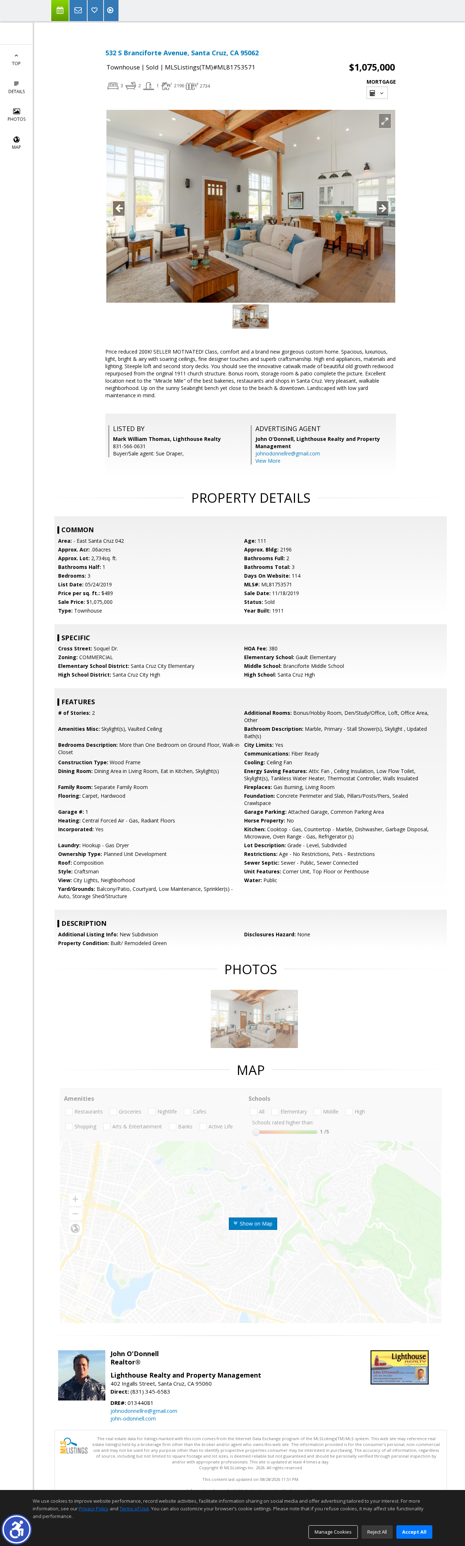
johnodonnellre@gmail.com (287, 453)
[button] (17, 1529)
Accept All (414, 1532)
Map (16, 147)
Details (16, 91)
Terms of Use (134, 1508)
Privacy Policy (94, 1508)
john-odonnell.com (133, 1418)
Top (16, 63)
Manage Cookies (333, 1532)
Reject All (377, 1532)
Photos (16, 119)
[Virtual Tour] (111, 10)
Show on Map (255, 1223)
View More (267, 460)
